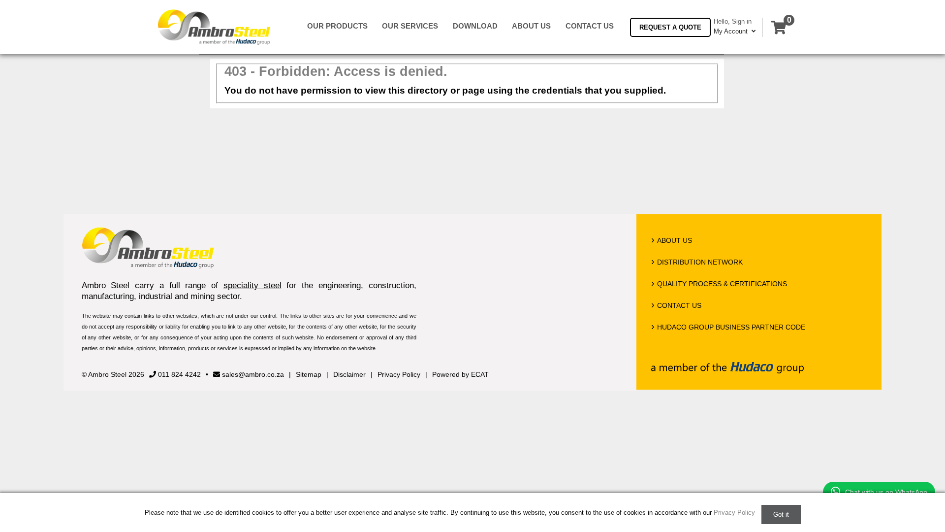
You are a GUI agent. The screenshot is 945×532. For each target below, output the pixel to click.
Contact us (590, 26)
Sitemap (308, 374)
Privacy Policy (399, 374)
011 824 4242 (178, 374)
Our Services (410, 26)
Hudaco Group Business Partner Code (731, 327)
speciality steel (252, 285)
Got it (781, 514)
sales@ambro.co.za (252, 374)
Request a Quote (670, 27)
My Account (732, 31)
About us (531, 26)
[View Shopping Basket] (778, 27)
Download (475, 26)
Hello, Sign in (733, 21)
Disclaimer (349, 374)
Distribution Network (700, 262)
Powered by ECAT (460, 374)
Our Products (337, 26)
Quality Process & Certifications (722, 284)
